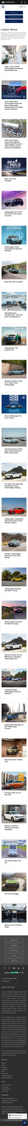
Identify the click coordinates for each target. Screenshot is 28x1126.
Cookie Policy (4, 1091)
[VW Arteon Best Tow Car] (14, 849)
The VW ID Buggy (12, 894)
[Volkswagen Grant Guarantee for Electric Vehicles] (14, 235)
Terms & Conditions (6, 1084)
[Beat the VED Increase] (14, 270)
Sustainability (4, 1073)
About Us (3, 1063)
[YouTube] (14, 968)
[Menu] (25, 2)
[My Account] (21, 2)
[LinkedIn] (18, 968)
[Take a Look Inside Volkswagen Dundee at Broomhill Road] (14, 54)
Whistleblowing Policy (6, 1102)
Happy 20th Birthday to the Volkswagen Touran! (14, 726)
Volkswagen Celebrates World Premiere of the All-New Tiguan (14, 521)
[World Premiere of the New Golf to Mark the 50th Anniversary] (14, 437)
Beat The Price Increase (10, 180)
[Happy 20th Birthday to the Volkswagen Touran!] (14, 713)
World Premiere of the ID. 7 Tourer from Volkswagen (13, 383)
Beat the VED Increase (14, 282)
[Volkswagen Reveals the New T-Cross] (14, 577)
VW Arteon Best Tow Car (13, 862)
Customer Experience (6, 1077)
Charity (3, 1071)
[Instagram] (23, 968)
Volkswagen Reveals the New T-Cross (13, 590)
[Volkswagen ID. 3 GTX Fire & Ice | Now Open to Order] (14, 200)
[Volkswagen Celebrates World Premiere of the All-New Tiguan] (14, 507)
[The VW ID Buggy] (14, 882)
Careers (3, 1065)
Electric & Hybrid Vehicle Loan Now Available (12, 827)
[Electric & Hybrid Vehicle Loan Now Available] (14, 814)
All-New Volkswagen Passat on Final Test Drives (13, 555)
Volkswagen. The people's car (11, 349)
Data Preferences (5, 1089)
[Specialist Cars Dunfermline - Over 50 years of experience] (14, 301)
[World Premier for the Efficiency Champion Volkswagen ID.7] (14, 643)
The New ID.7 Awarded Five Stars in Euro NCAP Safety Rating (14, 486)
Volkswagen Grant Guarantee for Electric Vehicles (13, 249)
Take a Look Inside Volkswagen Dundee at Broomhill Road (14, 68)
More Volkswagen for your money (13, 417)
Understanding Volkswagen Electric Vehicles (13, 691)
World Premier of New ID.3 (13, 760)
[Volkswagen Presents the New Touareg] (14, 610)
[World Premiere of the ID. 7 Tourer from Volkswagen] (14, 369)
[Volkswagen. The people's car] (14, 336)
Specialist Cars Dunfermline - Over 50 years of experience (13, 315)
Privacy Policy (4, 1087)
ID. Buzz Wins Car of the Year (13, 794)
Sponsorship (4, 1069)
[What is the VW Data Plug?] (14, 913)
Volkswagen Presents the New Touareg (13, 623)
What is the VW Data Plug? (13, 926)
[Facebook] (4, 968)
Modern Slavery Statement (7, 1098)
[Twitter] (9, 968)
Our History (4, 1067)
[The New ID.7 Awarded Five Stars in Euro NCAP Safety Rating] (14, 472)
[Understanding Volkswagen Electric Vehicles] (14, 678)
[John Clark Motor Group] (8, 2)
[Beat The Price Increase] (14, 167)
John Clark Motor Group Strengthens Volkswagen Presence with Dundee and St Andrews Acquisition (13, 144)
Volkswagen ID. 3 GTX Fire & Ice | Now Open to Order (13, 214)
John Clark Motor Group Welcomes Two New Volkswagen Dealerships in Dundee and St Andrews (14, 105)
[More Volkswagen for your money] (14, 404)
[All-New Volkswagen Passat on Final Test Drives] (14, 542)
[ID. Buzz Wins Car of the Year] (14, 781)
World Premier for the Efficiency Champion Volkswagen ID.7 (13, 657)
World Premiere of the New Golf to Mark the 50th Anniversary (13, 451)
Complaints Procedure (6, 1075)
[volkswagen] (2, 6)
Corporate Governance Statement (9, 1100)
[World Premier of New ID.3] (14, 748)
